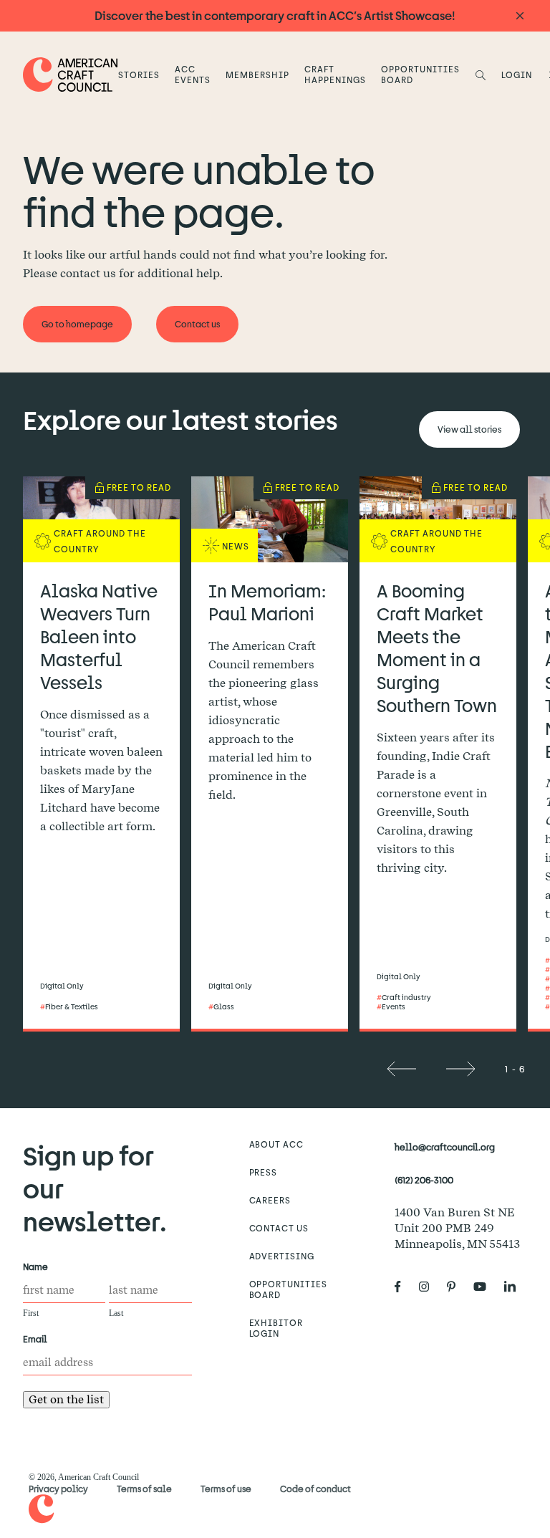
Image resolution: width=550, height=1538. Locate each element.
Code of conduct (315, 1489)
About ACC (276, 1144)
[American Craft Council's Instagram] (429, 1287)
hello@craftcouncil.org (445, 1147)
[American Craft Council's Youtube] (485, 1287)
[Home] (70, 74)
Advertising (282, 1256)
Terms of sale (144, 1489)
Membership (257, 74)
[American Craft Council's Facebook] (403, 1287)
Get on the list (66, 1399)
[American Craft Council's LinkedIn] (515, 1287)
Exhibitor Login (276, 1327)
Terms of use (226, 1489)
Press (263, 1172)
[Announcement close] (520, 16)
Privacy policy (58, 1489)
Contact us (279, 1228)
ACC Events (193, 74)
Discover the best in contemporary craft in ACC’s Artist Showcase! (275, 15)
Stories (139, 74)
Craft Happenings (335, 74)
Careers (270, 1200)
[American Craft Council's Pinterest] (457, 1287)
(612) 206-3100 (424, 1180)
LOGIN (516, 74)
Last (116, 1313)
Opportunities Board (420, 74)
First (31, 1313)
